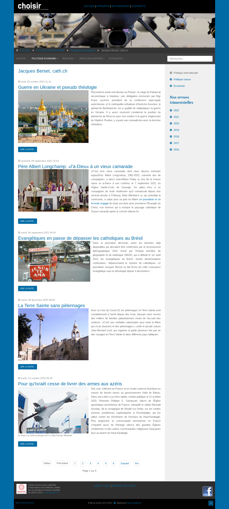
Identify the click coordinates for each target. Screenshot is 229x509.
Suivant (125, 463)
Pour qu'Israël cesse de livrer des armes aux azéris (70, 383)
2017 (176, 143)
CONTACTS (138, 6)
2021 (176, 116)
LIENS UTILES (102, 485)
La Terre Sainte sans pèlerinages (51, 305)
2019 (176, 130)
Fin (136, 463)
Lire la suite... (27, 149)
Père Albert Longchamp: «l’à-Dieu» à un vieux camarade (75, 166)
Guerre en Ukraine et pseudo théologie (57, 87)
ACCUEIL (89, 6)
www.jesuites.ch (51, 492)
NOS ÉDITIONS (120, 6)
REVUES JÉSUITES (123, 485)
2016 (176, 149)
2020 (176, 123)
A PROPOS (102, 6)
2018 (176, 136)
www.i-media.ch (134, 502)
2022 (176, 110)
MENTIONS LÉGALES (25, 503)
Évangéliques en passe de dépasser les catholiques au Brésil (80, 238)
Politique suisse (182, 79)
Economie (179, 85)
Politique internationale (186, 72)
